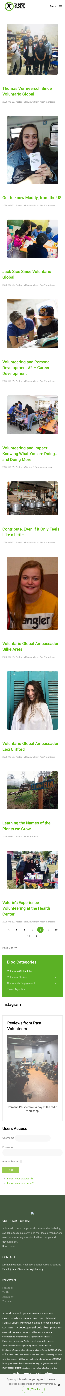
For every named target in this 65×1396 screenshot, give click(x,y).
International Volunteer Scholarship (39, 1354)
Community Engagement (21, 983)
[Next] (36, 936)
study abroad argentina (13, 1367)
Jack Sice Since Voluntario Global (26, 274)
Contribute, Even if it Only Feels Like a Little (30, 532)
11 (28, 936)
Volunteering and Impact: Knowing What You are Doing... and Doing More (30, 454)
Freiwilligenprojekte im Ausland (17, 1341)
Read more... (9, 1246)
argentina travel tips (14, 1313)
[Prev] (9, 930)
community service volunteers (16, 1332)
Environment (31, 836)
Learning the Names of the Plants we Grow (26, 826)
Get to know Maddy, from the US (32, 198)
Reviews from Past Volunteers (40, 101)
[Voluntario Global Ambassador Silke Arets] (32, 593)
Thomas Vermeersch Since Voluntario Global (27, 91)
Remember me (10, 1161)
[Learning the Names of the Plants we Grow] (32, 790)
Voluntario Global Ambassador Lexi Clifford (30, 746)
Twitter (6, 1292)
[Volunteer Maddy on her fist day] (32, 149)
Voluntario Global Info (19, 971)
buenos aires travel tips (30, 1318)
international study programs (34, 1349)
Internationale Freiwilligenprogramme (20, 1345)
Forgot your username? (20, 1182)
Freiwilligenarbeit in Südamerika (38, 1337)
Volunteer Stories (17, 977)
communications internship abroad (41, 1322)
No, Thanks (33, 1389)
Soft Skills (54, 1363)
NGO (20, 1358)
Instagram (8, 1296)
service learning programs (37, 1363)
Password (8, 1146)
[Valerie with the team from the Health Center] (32, 869)
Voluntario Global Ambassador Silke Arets (30, 646)
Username (8, 1137)
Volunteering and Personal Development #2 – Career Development (26, 368)
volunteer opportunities (33, 1373)
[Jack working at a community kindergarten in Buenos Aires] (32, 238)
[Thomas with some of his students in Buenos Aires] (32, 49)
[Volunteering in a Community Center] (32, 414)
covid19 (34, 1332)
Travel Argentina (16, 989)
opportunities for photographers (38, 1359)
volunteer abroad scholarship (36, 1367)
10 (56, 930)
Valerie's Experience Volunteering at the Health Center (26, 908)
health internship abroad (43, 1341)
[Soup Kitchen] (32, 498)
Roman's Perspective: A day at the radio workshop (32, 1109)
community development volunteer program (32, 1327)
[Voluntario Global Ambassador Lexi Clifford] (32, 700)
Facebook (7, 1287)
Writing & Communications (38, 467)
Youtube (7, 1301)
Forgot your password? (20, 1178)
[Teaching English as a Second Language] (32, 323)
